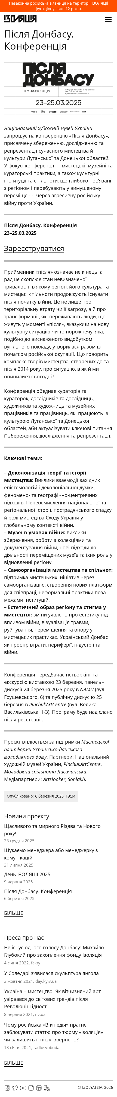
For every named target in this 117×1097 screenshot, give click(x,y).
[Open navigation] (108, 19)
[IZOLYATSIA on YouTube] (23, 1089)
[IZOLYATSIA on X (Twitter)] (15, 1089)
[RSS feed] (47, 1089)
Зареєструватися (34, 248)
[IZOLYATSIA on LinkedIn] (39, 1089)
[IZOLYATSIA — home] (20, 19)
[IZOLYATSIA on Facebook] (7, 1089)
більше (13, 913)
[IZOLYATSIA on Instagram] (31, 1089)
